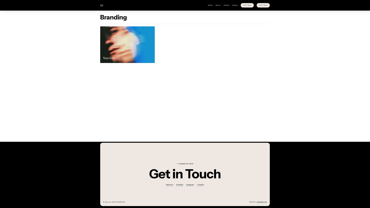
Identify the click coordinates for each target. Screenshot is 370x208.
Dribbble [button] (179, 185)
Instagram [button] (190, 185)
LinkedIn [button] (200, 185)
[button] (185, 174)
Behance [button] (169, 185)
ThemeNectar (261, 202)
